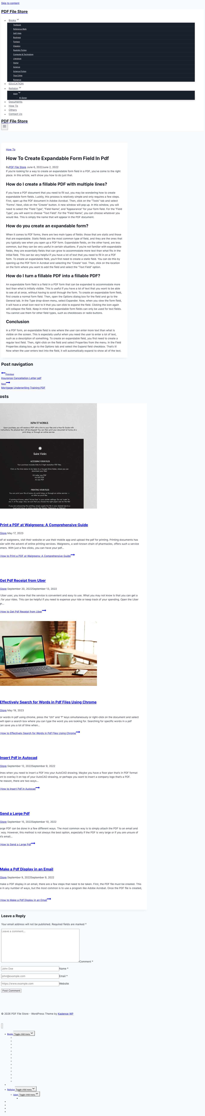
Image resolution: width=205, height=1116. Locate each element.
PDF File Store (17, 167)
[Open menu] (4, 126)
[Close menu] (2, 1025)
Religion (11, 1089)
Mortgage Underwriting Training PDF (23, 385)
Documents (15, 101)
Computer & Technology (23, 54)
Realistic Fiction (20, 50)
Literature (17, 58)
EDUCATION (16, 83)
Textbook (17, 25)
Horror (15, 63)
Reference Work (20, 29)
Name (63, 968)
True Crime (17, 75)
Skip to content (10, 3)
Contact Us (15, 114)
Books (10, 1034)
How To (13, 105)
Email (63, 976)
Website (64, 983)
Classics (16, 46)
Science (16, 67)
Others (13, 109)
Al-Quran (23, 98)
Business (17, 37)
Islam (15, 1094)
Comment (86, 961)
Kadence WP (65, 1013)
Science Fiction (19, 71)
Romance (17, 80)
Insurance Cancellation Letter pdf (21, 376)
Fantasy (16, 41)
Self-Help (17, 33)
